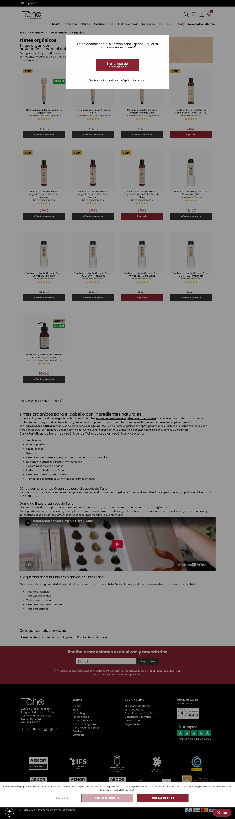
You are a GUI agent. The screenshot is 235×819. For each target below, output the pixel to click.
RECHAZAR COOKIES (107, 798)
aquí (143, 80)
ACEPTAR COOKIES (163, 798)
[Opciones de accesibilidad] (9, 812)
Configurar (62, 798)
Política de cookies (128, 790)
